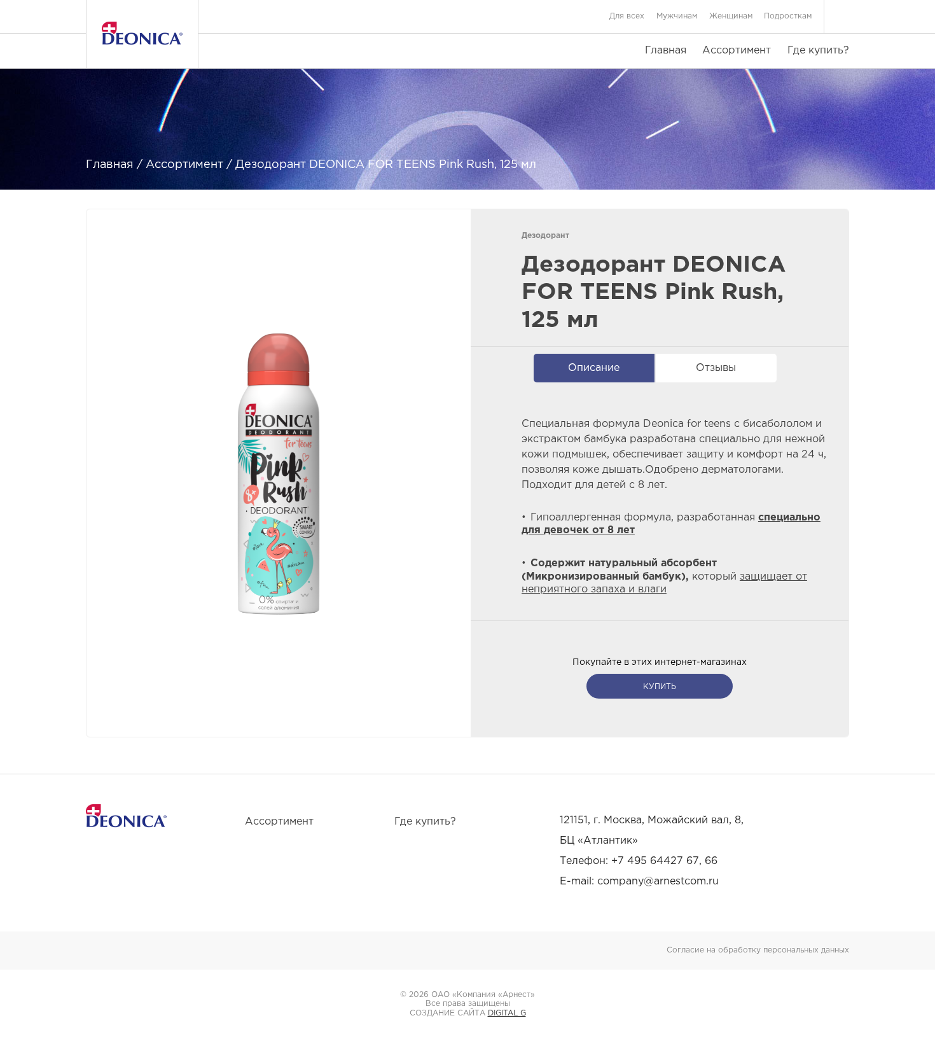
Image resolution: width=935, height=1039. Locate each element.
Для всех (626, 16)
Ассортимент (736, 50)
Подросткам (788, 16)
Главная (665, 50)
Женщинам (730, 16)
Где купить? (818, 50)
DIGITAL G (507, 1013)
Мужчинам (676, 16)
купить (659, 686)
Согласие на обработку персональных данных (758, 950)
